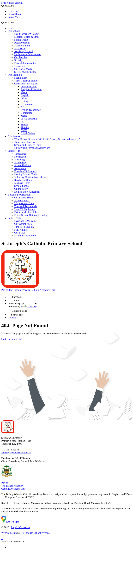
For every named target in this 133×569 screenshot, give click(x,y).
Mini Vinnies (21, 229)
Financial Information (25, 63)
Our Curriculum (29, 86)
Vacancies (19, 66)
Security (18, 60)
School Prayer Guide (25, 235)
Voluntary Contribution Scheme (30, 177)
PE (22, 121)
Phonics (25, 127)
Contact (12, 317)
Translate (31, 306)
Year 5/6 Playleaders (24, 209)
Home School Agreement (27, 191)
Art (22, 107)
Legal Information (20, 527)
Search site (6, 541)
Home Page (14, 11)
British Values (28, 133)
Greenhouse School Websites (35, 532)
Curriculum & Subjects (26, 83)
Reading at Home (23, 180)
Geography (26, 104)
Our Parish (19, 232)
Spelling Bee (20, 77)
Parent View (14, 17)
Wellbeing (19, 159)
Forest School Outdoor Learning (31, 215)
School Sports (21, 200)
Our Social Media (23, 69)
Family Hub (14, 150)
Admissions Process (24, 142)
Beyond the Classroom (19, 194)
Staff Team (19, 48)
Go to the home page (12, 339)
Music (24, 115)
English (25, 95)
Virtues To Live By (24, 226)
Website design (9, 532)
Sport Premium (22, 45)
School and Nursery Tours (27, 145)
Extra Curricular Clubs (25, 212)
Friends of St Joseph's (25, 171)
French (24, 124)
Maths (24, 92)
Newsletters (20, 156)
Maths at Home (22, 183)
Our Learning (15, 74)
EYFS (24, 130)
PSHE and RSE (29, 118)
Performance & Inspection (27, 54)
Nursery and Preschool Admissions (32, 147)
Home (11, 28)
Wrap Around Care (24, 203)
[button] (15, 22)
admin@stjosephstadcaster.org (16, 452)
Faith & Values (15, 218)
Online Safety (21, 188)
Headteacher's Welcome (26, 33)
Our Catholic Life (23, 223)
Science (25, 98)
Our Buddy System (24, 197)
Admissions (14, 136)
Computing (26, 112)
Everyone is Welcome (25, 221)
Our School (14, 31)
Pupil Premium (22, 42)
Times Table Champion (26, 80)
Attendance (20, 168)
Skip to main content (11, 2)
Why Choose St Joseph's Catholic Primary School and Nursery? (47, 139)
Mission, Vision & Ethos (26, 36)
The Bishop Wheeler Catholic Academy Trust (28, 290)
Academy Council (23, 51)
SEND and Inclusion (25, 71)
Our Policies (20, 57)
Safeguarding (21, 39)
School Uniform (22, 165)
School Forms (21, 185)
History (24, 101)
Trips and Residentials (25, 206)
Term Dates (20, 153)
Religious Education (31, 89)
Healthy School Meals (25, 174)
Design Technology (31, 109)
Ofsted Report (15, 14)
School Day (20, 162)
